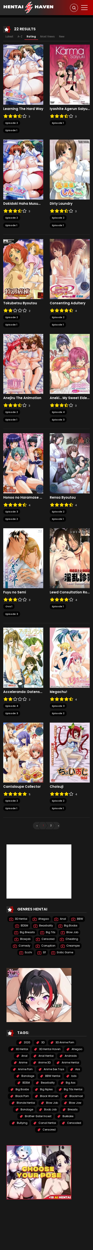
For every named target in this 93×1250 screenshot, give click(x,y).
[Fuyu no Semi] (23, 558)
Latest (9, 36)
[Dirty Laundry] (70, 169)
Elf (44, 952)
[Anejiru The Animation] (23, 363)
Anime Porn (25, 1069)
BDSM (24, 925)
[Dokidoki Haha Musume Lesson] (23, 169)
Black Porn (22, 1096)
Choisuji (56, 787)
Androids (70, 1056)
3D (43, 1042)
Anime (22, 1062)
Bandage (27, 1076)
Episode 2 (11, 123)
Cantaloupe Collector (22, 787)
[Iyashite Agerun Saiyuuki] (70, 74)
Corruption (48, 945)
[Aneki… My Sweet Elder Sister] (70, 363)
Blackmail (76, 1096)
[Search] (74, 8)
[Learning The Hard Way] (23, 74)
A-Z (20, 36)
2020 (26, 1042)
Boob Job (50, 1109)
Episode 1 (11, 130)
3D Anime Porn (64, 1042)
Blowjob (24, 939)
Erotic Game (64, 952)
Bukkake (67, 1116)
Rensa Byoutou (63, 497)
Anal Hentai (46, 1056)
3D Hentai (20, 919)
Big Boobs (70, 925)
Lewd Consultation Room (70, 592)
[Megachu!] (70, 657)
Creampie (73, 945)
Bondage (26, 1109)
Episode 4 (58, 412)
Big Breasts (27, 932)
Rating (31, 36)
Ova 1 (8, 606)
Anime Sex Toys (53, 1069)
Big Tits (50, 932)
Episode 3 (58, 419)
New (61, 36)
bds (74, 1076)
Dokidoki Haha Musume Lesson (23, 204)
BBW (79, 919)
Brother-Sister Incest (37, 1116)
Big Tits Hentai (72, 1089)
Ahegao (43, 919)
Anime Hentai (70, 1062)
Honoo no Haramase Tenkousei (23, 497)
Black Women (48, 1096)
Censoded (73, 1123)
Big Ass (70, 1082)
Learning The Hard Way (23, 109)
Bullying (21, 1123)
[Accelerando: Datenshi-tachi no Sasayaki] (23, 657)
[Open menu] (84, 7)
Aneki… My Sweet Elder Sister (70, 398)
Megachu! (58, 692)
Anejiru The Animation (22, 398)
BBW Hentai (52, 1076)
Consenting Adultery (67, 303)
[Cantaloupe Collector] (23, 752)
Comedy (24, 945)
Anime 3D (44, 1062)
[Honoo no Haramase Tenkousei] (23, 463)
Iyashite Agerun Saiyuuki (70, 109)
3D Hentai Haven (49, 1049)
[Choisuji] (70, 752)
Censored (48, 939)
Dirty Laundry (61, 204)
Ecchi (28, 952)
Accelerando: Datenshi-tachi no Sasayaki (23, 692)
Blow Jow (74, 1103)
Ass (77, 1069)
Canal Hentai (47, 1123)
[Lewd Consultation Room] (70, 558)
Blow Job (72, 932)
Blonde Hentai (25, 1103)
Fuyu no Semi (14, 592)
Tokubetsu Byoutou (20, 303)
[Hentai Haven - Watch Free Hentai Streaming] (28, 7)
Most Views (47, 36)
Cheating (71, 939)
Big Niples (46, 1089)
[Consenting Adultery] (70, 269)
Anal (62, 919)
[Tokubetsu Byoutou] (23, 269)
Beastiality (45, 925)
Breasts (72, 1109)
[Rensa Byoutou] (70, 463)
